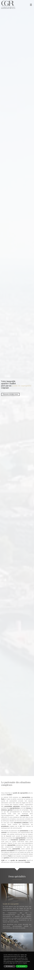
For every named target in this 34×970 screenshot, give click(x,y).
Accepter (22, 966)
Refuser (10, 966)
